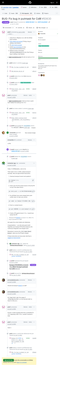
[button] (11, 34)
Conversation (10, 27)
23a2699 (34, 338)
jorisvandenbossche (13, 280)
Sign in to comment (22, 362)
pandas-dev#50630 (16, 256)
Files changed (43, 27)
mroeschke (12, 132)
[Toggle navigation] (3, 2)
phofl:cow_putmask (42, 22)
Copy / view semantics (26, 82)
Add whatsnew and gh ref (17, 71)
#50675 (20, 285)
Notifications (33, 7)
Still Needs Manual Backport (16, 245)
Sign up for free (8, 360)
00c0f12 (34, 112)
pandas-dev (7, 7)
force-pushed (17, 125)
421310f (34, 254)
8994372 (34, 67)
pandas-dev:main (30, 22)
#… (12, 343)
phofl (11, 22)
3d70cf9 (34, 117)
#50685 (19, 338)
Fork (43, 7)
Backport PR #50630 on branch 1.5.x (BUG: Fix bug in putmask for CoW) (18, 266)
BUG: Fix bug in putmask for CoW (19, 67)
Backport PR (14, 338)
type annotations (17, 47)
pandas (16, 7)
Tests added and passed (16, 41)
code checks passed (16, 45)
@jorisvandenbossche (15, 57)
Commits (21, 27)
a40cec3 (34, 71)
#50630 (18, 217)
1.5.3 (25, 76)
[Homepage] (30, 2)
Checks (32, 27)
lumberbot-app (12, 163)
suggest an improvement (14, 237)
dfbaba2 (34, 352)
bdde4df (34, 88)
